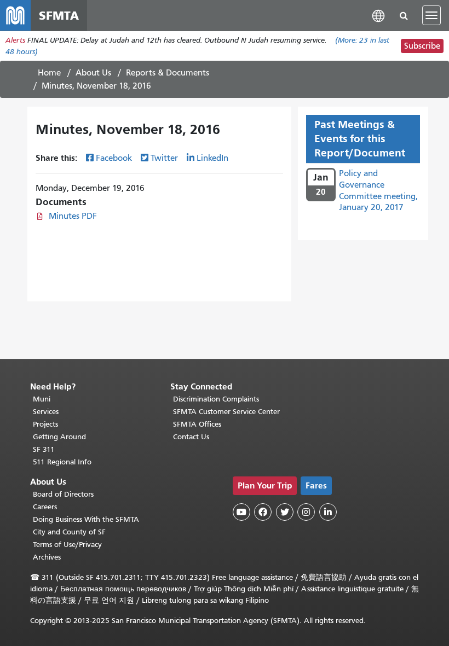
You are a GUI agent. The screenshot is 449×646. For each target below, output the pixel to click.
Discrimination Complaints (216, 399)
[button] (378, 15)
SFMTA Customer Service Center (226, 411)
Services (46, 411)
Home (49, 73)
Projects (45, 424)
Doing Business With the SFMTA (86, 519)
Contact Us (191, 436)
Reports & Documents (167, 73)
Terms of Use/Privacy (67, 544)
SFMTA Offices (197, 424)
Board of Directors (63, 494)
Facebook (114, 158)
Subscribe (422, 46)
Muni (41, 399)
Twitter (164, 158)
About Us (93, 73)
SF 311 (44, 449)
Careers (45, 506)
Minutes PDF (73, 216)
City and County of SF (69, 532)
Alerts (15, 40)
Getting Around (59, 436)
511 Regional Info (62, 462)
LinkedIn (212, 158)
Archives (47, 557)
